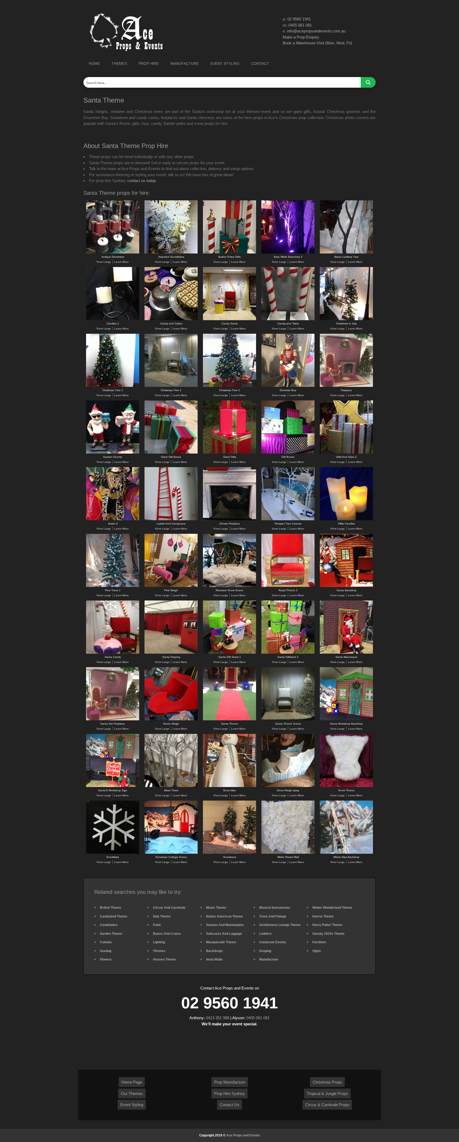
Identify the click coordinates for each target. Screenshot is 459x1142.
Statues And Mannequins (225, 925)
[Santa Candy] (112, 652)
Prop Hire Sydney (229, 1093)
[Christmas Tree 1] (112, 385)
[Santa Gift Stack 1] (229, 652)
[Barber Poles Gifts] (229, 252)
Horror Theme (323, 916)
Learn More (121, 261)
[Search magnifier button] (368, 82)
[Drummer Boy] (287, 385)
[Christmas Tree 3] (229, 385)
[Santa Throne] (229, 719)
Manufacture (268, 959)
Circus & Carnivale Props (327, 1104)
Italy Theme (162, 916)
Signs (316, 951)
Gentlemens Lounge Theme (280, 925)
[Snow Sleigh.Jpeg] (287, 786)
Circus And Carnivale (169, 908)
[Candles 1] (112, 319)
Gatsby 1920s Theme (328, 934)
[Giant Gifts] (229, 452)
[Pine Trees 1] (112, 586)
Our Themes (132, 1093)
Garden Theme (111, 934)
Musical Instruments (274, 908)
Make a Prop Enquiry (301, 37)
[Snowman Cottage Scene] (171, 852)
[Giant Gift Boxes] (171, 452)
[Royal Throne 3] (287, 586)
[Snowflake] (112, 852)
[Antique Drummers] (112, 252)
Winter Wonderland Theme (332, 908)
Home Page (131, 1082)
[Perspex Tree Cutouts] (287, 519)
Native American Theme (224, 916)
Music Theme (216, 908)
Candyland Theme (113, 916)
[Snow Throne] (346, 786)
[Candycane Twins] (287, 319)
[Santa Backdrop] (346, 586)
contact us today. (142, 180)
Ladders (265, 934)
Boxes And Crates (167, 934)
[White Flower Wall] (287, 852)
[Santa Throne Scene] (287, 719)
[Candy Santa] (229, 319)
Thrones (159, 951)
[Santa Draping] (171, 652)
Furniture (319, 942)
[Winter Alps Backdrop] (346, 852)
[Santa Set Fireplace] (112, 719)
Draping (265, 951)
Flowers (106, 959)
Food (156, 925)
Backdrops (214, 951)
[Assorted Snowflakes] (171, 252)
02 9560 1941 (299, 19)
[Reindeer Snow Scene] (229, 586)
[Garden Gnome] (112, 452)
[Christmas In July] (346, 319)
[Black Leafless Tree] (346, 252)
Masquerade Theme (221, 942)
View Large (103, 261)
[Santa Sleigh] (171, 719)
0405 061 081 (300, 25)
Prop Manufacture (229, 1082)
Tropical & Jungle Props (327, 1093)
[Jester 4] (112, 519)
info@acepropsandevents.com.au (316, 31)
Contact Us (229, 1104)
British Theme (110, 908)
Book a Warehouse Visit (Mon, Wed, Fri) (317, 43)
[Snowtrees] (229, 852)
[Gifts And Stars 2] (346, 452)
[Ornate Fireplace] (229, 519)
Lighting (159, 942)
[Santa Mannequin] (346, 652)
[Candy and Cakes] (171, 319)
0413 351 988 (217, 1018)
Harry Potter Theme (327, 925)
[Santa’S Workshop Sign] (112, 786)
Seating (105, 951)
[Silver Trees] (171, 786)
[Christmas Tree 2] (171, 385)
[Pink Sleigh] (171, 586)
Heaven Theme (164, 959)
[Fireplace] (346, 385)
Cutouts (106, 942)
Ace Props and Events (243, 1135)
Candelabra (108, 925)
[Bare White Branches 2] (287, 252)
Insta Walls (214, 959)
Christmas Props (327, 1082)
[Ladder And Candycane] (171, 519)
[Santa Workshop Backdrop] (346, 719)
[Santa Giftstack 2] (287, 652)
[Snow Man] (229, 786)
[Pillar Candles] (346, 519)
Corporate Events (272, 942)
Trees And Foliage (272, 916)
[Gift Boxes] (287, 452)
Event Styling (131, 1104)
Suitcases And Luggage (224, 934)
